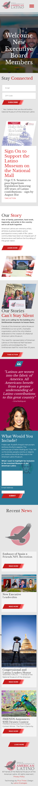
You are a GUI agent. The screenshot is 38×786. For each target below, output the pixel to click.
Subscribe (13, 102)
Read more (13, 566)
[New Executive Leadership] (19, 583)
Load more (19, 744)
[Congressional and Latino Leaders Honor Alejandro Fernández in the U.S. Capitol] (19, 641)
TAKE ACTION (10, 198)
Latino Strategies (20, 783)
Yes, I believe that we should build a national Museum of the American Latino (18, 110)
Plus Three (21, 781)
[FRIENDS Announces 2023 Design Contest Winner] (19, 703)
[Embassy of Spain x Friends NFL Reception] (19, 534)
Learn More (19, 67)
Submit (12, 496)
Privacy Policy (19, 777)
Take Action (12, 355)
